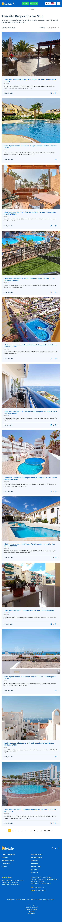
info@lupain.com (40, 890)
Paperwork (35, 860)
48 (41, 831)
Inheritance (35, 870)
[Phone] (14, 3)
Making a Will (35, 867)
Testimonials (6, 863)
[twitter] (55, 848)
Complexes (31, 913)
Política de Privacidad (31, 907)
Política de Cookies (31, 909)
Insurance (34, 873)
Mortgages (34, 863)
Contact (4, 867)
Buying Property (36, 854)
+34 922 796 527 (39, 887)
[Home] (7, 3)
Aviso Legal (31, 905)
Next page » (48, 831)
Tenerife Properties (8, 854)
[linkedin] (58, 848)
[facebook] (52, 848)
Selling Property (36, 857)
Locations (31, 911)
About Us (5, 857)
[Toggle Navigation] (58, 3)
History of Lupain (8, 860)
